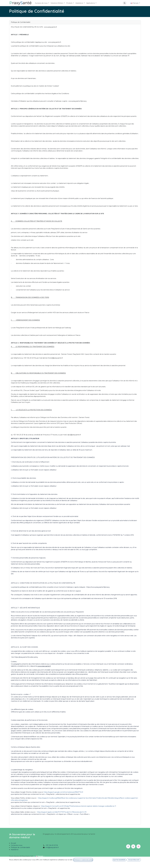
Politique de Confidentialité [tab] (20, 22)
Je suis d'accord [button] (133, 860)
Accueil (13, 843)
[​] (128, 3)
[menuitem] (42, 3)
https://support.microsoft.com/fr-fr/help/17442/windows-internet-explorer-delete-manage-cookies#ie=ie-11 (78, 806)
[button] (125, 3)
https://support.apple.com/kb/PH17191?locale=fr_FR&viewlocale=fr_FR (61, 812)
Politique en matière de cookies (83, 860)
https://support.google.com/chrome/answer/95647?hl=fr (63, 792)
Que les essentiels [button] (119, 860)
